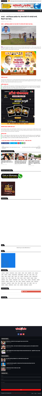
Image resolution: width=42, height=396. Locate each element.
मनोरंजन (26, 279)
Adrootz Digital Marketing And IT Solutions (19, 393)
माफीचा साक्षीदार (34, 279)
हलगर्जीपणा (21, 284)
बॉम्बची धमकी (3, 279)
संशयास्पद (3, 284)
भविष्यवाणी (10, 279)
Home (2, 14)
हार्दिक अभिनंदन (26, 284)
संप (36, 283)
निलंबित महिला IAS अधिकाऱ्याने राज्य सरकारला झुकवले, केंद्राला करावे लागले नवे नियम (7, 162)
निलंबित (13, 278)
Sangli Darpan (4, 21)
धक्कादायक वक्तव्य (35, 276)
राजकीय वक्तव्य (28, 281)
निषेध (15, 278)
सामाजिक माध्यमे (11, 284)
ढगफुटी (12, 276)
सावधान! (15, 284)
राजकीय (20, 281)
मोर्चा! (16, 281)
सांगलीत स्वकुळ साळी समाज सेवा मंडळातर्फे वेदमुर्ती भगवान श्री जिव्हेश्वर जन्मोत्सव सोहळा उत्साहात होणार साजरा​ (24, 1)
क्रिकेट (33, 274)
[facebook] (18, 334)
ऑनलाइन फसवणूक (14, 274)
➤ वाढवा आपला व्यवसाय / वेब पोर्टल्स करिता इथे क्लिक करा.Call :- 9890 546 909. (16, 140)
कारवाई (25, 274)
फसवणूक (35, 278)
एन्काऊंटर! (6, 274)
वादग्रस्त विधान (9, 283)
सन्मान (33, 283)
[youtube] (31, 291)
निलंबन (9, 278)
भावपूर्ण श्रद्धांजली (15, 279)
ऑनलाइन (9, 274)
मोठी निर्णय (11, 281)
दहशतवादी (22, 276)
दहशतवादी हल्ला (26, 276)
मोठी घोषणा (7, 281)
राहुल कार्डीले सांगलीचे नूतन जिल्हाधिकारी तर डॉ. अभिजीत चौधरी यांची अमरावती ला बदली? (17, 358)
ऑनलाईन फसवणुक (20, 274)
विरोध (18, 283)
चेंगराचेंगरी (9, 276)
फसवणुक (32, 278)
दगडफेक (16, 276)
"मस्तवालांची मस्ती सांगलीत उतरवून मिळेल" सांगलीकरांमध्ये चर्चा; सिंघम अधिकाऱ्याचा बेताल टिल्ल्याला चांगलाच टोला (20, 363)
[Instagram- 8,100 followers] (11, 291)
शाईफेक (25, 283)
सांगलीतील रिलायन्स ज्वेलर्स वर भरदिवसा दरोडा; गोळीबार (13, 367)
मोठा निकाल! (3, 281)
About (35, 393)
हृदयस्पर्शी (30, 284)
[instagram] (21, 334)
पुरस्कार (25, 278)
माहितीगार (38, 279)
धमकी (6, 278)
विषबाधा (22, 283)
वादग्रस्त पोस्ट (36, 281)
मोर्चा (14, 281)
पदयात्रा (21, 278)
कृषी (27, 274)
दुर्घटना (30, 276)
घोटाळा (6, 276)
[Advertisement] (21, 222)
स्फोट (18, 284)
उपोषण (2, 274)
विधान (16, 283)
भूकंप (19, 279)
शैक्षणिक (31, 283)
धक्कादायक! (3, 278)
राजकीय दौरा (23, 281)
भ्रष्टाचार (22, 279)
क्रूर (36, 274)
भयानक (7, 279)
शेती (27, 283)
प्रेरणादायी (28, 278)
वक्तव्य (32, 281)
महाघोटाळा (29, 279)
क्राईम (30, 274)
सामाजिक (6, 284)
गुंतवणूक (3, 276)
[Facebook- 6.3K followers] (11, 294)
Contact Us (39, 393)
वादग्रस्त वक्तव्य (4, 283)
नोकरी (18, 278)
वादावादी (13, 283)
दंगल (18, 276)
